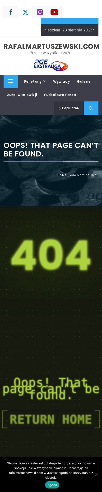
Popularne (70, 108)
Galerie (84, 81)
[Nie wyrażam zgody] (96, 474)
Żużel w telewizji (22, 94)
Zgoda (52, 485)
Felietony (33, 81)
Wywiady (61, 81)
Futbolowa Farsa (60, 94)
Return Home (51, 419)
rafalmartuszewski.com (52, 46)
